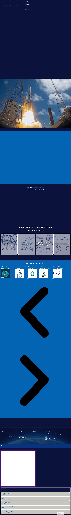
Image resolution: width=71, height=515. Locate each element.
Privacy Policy (60, 434)
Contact (33, 435)
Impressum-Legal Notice (62, 433)
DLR (45, 435)
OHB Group (28, 4)
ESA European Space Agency (50, 438)
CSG (46, 437)
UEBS (46, 439)
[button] (34, 313)
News (26, 1)
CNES (46, 436)
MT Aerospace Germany (49, 434)
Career (33, 434)
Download (33, 433)
